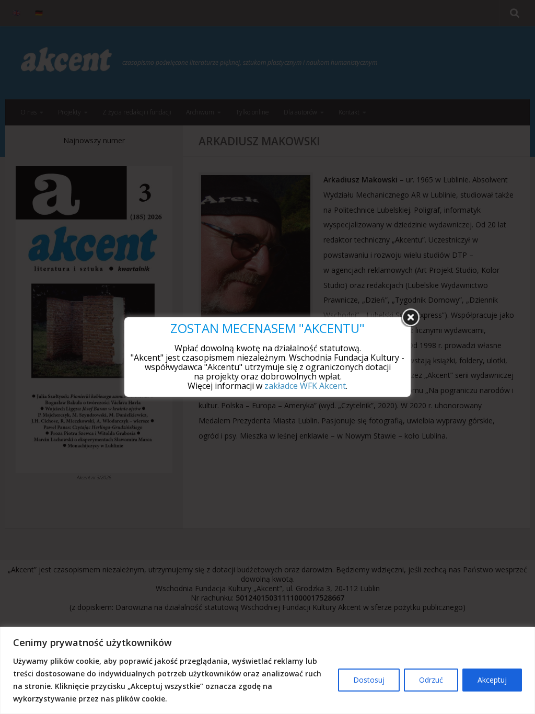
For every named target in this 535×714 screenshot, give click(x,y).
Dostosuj (369, 680)
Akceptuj (492, 680)
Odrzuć (431, 680)
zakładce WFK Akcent (305, 385)
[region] (267, 670)
